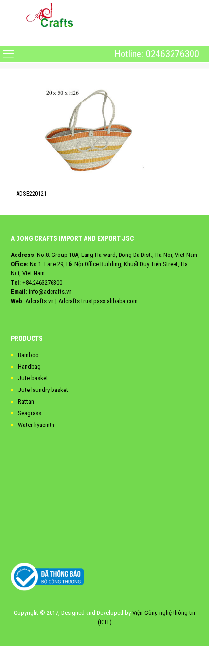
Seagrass (29, 413)
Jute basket (33, 378)
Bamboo (28, 354)
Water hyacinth (36, 424)
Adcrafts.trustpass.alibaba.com (98, 301)
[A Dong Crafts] (49, 14)
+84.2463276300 (42, 282)
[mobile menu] (8, 37)
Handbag (29, 366)
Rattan (26, 401)
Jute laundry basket (43, 389)
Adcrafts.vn (39, 301)
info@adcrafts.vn (50, 291)
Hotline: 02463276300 (156, 54)
